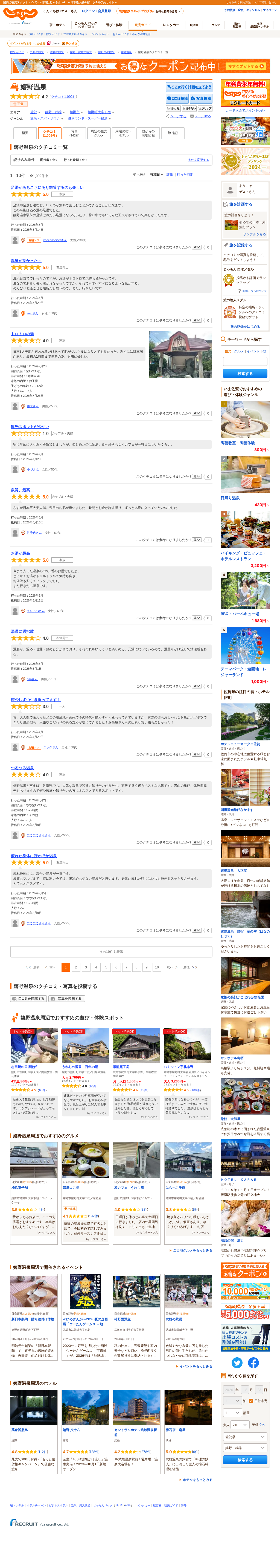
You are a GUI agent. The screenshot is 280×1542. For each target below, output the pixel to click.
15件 (144, 1090)
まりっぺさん (36, 610)
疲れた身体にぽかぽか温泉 (34, 856)
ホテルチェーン (36, 1505)
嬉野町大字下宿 (99, 112)
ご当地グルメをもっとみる (192, 1250)
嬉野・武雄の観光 (81, 52)
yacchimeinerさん (55, 240)
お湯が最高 (20, 553)
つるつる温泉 (22, 768)
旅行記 (173, 133)
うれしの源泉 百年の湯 (80, 1067)
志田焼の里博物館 (24, 1067)
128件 (94, 1452)
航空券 (194, 25)
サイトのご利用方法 (238, 2)
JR (116, 1505)
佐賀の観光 (57, 52)
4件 (41, 1209)
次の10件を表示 (111, 952)
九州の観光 (37, 52)
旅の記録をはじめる (245, 326)
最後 (186, 967)
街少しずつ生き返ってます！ (36, 699)
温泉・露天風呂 (80, 1505)
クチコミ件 (63, 97)
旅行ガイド (36, 34)
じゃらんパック (85, 24)
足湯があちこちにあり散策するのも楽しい (47, 187)
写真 (74, 133)
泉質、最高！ (22, 490)
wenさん (32, 313)
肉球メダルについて (255, 290)
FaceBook (253, 1362)
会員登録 (104, 11)
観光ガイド (53, 34)
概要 (25, 133)
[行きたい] (189, 108)
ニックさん (50, 747)
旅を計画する (240, 204)
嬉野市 (75, 112)
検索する (245, 373)
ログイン (88, 11)
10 (157, 967)
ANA (128, 1505)
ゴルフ (216, 25)
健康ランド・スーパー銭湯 (87, 118)
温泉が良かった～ (26, 260)
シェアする (178, 116)
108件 (196, 1090)
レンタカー (171, 25)
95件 (93, 1086)
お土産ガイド (121, 34)
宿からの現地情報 (148, 133)
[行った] (173, 108)
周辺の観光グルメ (99, 133)
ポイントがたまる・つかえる (28, 43)
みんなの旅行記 (141, 34)
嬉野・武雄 (53, 112)
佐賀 (33, 112)
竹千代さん (34, 532)
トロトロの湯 (22, 334)
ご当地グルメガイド (75, 34)
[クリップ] (205, 108)
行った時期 (185, 174)
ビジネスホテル (58, 1505)
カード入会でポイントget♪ (245, 110)
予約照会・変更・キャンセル (242, 10)
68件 (42, 1090)
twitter (237, 1362)
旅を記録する (240, 245)
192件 (93, 1216)
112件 (43, 1452)
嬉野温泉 (126, 52)
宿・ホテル (17, 1505)
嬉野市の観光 (106, 52)
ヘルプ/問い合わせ (265, 2)
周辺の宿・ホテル (123, 133)
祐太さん (33, 406)
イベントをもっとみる (196, 1366)
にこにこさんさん (39, 835)
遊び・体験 (114, 25)
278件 (145, 1452)
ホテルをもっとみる (197, 1480)
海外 (237, 25)
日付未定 (260, 1401)
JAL (121, 1505)
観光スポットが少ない (30, 426)
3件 (144, 1209)
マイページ (270, 10)
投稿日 (155, 174)
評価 (170, 174)
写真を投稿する (201, 99)
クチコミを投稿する (177, 99)
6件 (195, 1209)
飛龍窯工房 (121, 1067)
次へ (170, 967)
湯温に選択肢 (22, 631)
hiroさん (32, 679)
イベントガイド (100, 34)
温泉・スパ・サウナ (45, 118)
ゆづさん (33, 469)
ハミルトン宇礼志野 (178, 1067)
